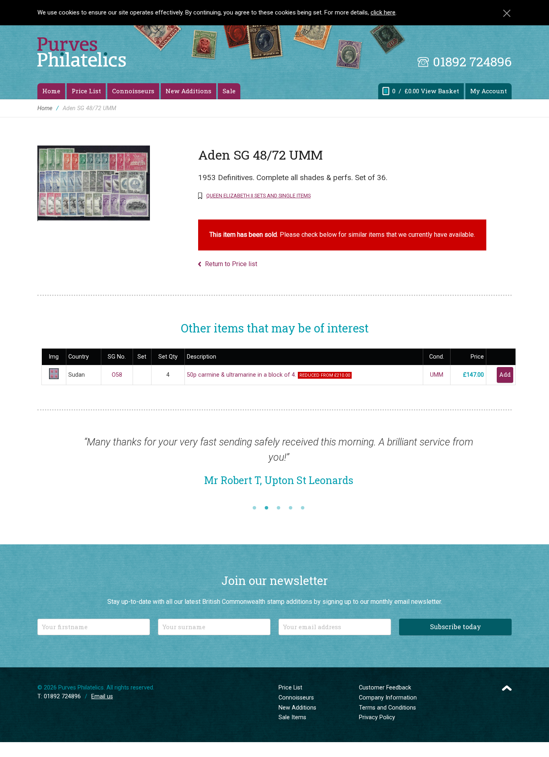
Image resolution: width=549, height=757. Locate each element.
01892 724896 (472, 61)
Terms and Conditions (387, 707)
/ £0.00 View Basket (425, 91)
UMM (436, 374)
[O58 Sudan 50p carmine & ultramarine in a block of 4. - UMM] (54, 377)
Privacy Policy (377, 717)
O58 (117, 374)
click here (383, 12)
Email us (102, 696)
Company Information (388, 697)
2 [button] (266, 508)
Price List (86, 91)
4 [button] (291, 508)
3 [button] (278, 508)
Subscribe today (455, 626)
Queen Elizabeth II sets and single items (258, 196)
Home (51, 91)
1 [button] (254, 508)
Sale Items (292, 717)
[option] (278, 465)
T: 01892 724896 (59, 696)
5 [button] (303, 508)
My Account (488, 91)
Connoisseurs (133, 91)
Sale (229, 91)
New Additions (188, 91)
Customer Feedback (385, 687)
